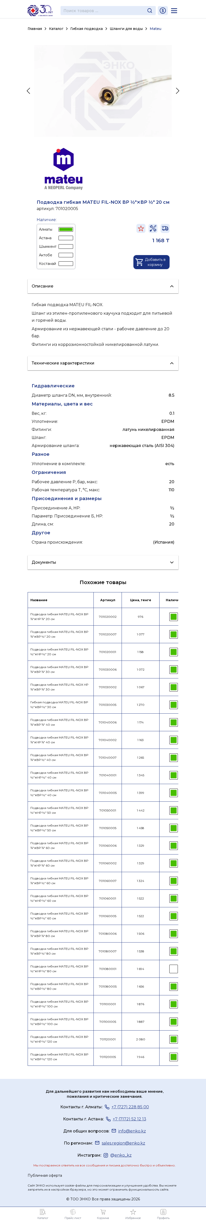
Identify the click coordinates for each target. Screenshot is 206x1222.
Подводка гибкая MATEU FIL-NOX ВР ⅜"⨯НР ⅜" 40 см (59, 740)
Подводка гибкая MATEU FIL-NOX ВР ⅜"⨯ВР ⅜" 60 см (59, 845)
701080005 (108, 986)
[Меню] (174, 10)
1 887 (140, 1022)
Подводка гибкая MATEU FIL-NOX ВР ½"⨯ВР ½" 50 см (59, 828)
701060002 (108, 863)
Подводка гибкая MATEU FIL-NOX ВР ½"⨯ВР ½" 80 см (59, 986)
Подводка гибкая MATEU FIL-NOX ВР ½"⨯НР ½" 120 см (59, 1039)
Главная (35, 28)
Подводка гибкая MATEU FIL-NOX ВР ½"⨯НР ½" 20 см (59, 651)
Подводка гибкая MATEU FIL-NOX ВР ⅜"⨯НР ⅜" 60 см (59, 863)
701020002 (108, 617)
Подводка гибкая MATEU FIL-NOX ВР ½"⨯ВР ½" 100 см (59, 1021)
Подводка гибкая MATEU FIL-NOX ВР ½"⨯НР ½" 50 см (59, 810)
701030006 (108, 669)
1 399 (140, 793)
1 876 (140, 1004)
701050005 (107, 828)
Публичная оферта (45, 1175)
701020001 (107, 652)
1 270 (140, 705)
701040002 (108, 740)
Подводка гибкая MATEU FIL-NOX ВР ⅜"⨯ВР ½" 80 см (59, 951)
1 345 (140, 775)
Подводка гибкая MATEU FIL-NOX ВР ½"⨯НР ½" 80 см (59, 968)
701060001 (107, 898)
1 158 (140, 652)
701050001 (107, 810)
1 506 (140, 933)
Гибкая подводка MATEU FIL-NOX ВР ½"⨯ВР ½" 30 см (59, 704)
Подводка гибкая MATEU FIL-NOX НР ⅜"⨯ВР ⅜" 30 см (59, 687)
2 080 (140, 1039)
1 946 (140, 1057)
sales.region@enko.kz (123, 1143)
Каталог (56, 28)
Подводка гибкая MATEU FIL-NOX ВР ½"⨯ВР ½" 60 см (59, 916)
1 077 (140, 634)
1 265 (140, 757)
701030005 (107, 705)
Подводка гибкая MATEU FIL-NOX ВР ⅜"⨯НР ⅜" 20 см (59, 616)
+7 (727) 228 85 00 (130, 1107)
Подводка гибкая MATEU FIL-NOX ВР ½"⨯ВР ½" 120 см (59, 1056)
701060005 (107, 916)
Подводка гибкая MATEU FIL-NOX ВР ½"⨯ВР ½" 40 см (59, 792)
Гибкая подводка (86, 28)
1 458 (140, 828)
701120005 (108, 1057)
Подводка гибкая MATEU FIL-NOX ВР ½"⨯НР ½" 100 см (59, 1004)
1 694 (140, 969)
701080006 (108, 933)
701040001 (107, 775)
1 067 (140, 687)
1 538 (140, 951)
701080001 (107, 969)
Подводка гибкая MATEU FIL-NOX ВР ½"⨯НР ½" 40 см (59, 775)
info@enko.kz (132, 1131)
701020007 (108, 634)
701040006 (108, 722)
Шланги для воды (126, 28)
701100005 (107, 1022)
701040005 (108, 793)
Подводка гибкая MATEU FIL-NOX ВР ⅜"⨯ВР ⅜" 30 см (59, 669)
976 (140, 617)
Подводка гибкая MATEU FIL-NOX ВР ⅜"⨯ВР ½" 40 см (59, 757)
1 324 (140, 881)
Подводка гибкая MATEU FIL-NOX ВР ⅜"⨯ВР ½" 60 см (59, 880)
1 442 (140, 810)
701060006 (108, 845)
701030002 (108, 687)
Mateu (155, 28)
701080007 (108, 951)
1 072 (140, 669)
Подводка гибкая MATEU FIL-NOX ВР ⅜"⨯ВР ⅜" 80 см (59, 933)
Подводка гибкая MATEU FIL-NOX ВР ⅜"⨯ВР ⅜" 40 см (59, 722)
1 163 (140, 740)
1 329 (140, 845)
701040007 (108, 757)
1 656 (140, 986)
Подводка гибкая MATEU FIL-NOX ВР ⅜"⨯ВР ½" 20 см (59, 634)
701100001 (108, 1004)
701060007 (108, 881)
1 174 (140, 722)
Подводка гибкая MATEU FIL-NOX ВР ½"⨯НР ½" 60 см (59, 898)
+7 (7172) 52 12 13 (129, 1119)
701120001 (108, 1039)
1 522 (140, 898)
